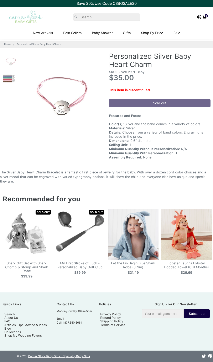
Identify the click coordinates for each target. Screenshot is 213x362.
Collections (12, 332)
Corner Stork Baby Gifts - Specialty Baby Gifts (59, 356)
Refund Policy (110, 318)
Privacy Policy (110, 314)
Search (9, 314)
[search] (106, 17)
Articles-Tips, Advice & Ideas (25, 325)
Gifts (127, 33)
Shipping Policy (111, 321)
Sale (176, 33)
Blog (7, 328)
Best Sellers (72, 33)
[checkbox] (176, 313)
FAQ (7, 321)
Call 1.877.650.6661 (69, 322)
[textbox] (163, 313)
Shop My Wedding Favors (23, 335)
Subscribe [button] (196, 314)
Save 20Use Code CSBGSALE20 (107, 3)
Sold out (159, 103)
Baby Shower (102, 33)
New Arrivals (43, 33)
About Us (11, 318)
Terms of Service (112, 325)
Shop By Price (152, 33)
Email (60, 318)
